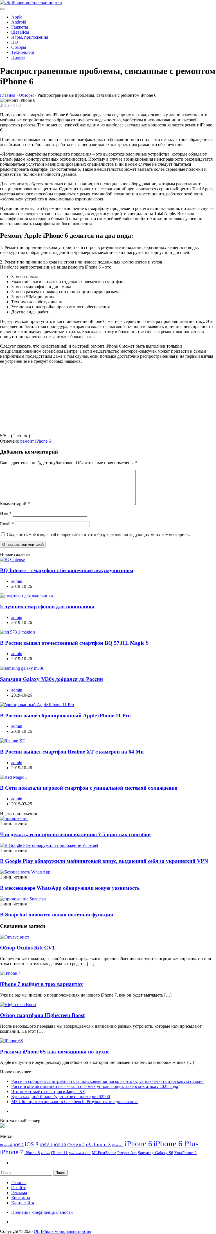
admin (16, 581)
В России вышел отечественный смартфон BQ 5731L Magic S (74, 643)
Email (7, 523)
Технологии (22, 52)
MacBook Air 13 (80, 1153)
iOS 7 (19, 1144)
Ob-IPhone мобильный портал (62, 1231)
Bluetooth (6, 1145)
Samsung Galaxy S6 (155, 1152)
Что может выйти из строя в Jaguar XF (48, 1091)
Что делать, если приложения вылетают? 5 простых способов (75, 834)
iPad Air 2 (76, 1144)
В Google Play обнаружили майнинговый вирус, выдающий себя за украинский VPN (104, 861)
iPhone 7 (11, 1152)
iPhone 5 (117, 1145)
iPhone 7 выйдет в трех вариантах (41, 984)
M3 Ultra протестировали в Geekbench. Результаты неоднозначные (74, 1101)
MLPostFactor (104, 1152)
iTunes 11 (59, 1152)
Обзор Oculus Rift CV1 (27, 948)
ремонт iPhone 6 (35, 441)
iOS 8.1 (46, 1144)
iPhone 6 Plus (176, 1143)
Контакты (20, 1197)
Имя (6, 513)
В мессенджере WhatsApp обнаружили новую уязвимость (70, 888)
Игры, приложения (29, 37)
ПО (14, 42)
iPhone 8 (32, 1152)
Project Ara (127, 1152)
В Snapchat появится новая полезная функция (56, 915)
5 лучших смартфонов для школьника (47, 606)
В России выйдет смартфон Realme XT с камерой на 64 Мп (72, 752)
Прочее (18, 57)
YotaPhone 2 (185, 1152)
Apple (16, 17)
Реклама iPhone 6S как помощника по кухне (54, 1052)
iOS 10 (60, 1144)
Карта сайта (22, 1202)
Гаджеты (19, 27)
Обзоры (18, 47)
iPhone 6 (138, 1144)
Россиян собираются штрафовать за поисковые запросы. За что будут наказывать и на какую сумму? (107, 1081)
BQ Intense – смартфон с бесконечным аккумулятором (66, 570)
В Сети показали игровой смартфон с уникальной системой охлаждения (88, 788)
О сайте (18, 1187)
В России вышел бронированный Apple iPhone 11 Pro (65, 715)
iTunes (45, 1153)
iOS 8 (32, 1144)
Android (18, 22)
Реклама (19, 1192)
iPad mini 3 (98, 1144)
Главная (18, 1182)
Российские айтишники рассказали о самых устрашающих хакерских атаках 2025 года (94, 1086)
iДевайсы (20, 32)
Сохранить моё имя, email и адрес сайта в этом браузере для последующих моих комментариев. (98, 534)
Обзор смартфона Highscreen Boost (42, 1015)
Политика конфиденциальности (42, 1212)
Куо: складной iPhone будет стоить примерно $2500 (60, 1096)
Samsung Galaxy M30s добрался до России (51, 679)
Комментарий (15, 503)
